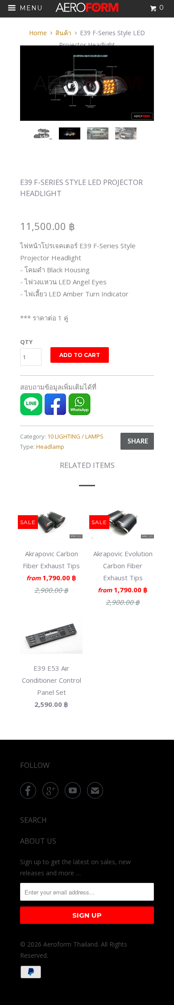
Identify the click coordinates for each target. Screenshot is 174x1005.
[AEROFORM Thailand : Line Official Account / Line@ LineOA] (31, 412)
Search (33, 820)
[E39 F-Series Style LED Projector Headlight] (87, 83)
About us (38, 841)
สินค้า (63, 33)
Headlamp (50, 447)
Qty (26, 342)
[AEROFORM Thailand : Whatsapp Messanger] (79, 412)
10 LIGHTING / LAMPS (75, 436)
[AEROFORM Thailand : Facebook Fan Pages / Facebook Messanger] (55, 412)
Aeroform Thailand (70, 944)
